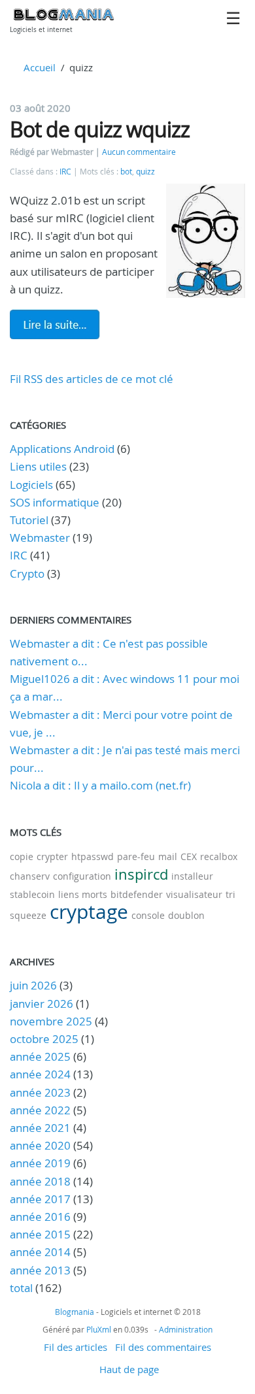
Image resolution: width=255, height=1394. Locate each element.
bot (126, 171)
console (148, 915)
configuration (82, 876)
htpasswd (92, 856)
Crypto (27, 573)
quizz (145, 171)
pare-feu (136, 856)
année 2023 (40, 1092)
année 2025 (40, 1056)
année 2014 (40, 1251)
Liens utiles (38, 466)
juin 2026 (33, 985)
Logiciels (31, 484)
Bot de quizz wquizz (100, 129)
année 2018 (40, 1181)
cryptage (89, 912)
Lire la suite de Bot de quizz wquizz (55, 324)
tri (230, 894)
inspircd (141, 874)
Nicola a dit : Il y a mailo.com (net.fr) (100, 785)
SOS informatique (54, 502)
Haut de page (129, 1369)
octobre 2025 (44, 1038)
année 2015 (40, 1234)
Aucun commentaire (139, 152)
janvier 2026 (41, 1003)
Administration (185, 1329)
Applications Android (62, 448)
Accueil (40, 67)
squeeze (28, 915)
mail (167, 856)
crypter (52, 856)
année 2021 (40, 1127)
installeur (192, 876)
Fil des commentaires (163, 1346)
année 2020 (40, 1145)
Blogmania (74, 1311)
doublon (186, 915)
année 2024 (40, 1074)
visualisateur (194, 894)
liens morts (82, 894)
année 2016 (40, 1216)
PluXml (98, 1329)
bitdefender (136, 894)
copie (21, 856)
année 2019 (40, 1162)
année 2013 (40, 1270)
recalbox (218, 856)
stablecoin (32, 894)
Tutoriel (29, 519)
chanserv (30, 876)
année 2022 (40, 1110)
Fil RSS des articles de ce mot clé (91, 378)
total (22, 1287)
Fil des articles (75, 1346)
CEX (188, 856)
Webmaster (40, 537)
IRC (65, 171)
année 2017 (40, 1198)
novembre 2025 (51, 1021)
